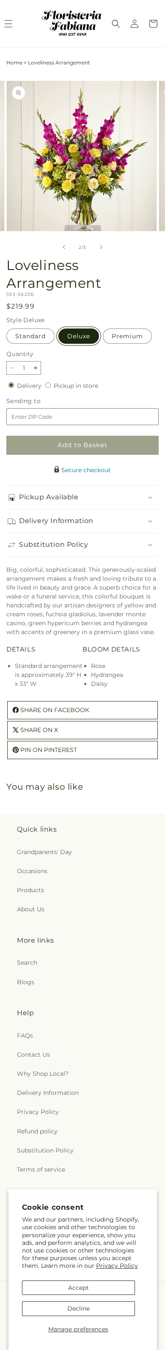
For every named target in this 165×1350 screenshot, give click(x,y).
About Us (30, 909)
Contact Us (33, 1054)
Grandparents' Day (44, 852)
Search (27, 962)
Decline (78, 1308)
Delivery (30, 386)
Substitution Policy (45, 1150)
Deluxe (78, 336)
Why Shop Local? (43, 1073)
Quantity (19, 354)
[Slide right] (101, 247)
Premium (127, 336)
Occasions (32, 871)
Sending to (36, 401)
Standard (30, 336)
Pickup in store (76, 386)
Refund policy (37, 1131)
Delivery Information (48, 1093)
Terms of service (41, 1169)
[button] (116, 23)
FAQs (25, 1035)
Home (14, 62)
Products (30, 890)
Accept (78, 1288)
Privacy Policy (117, 1265)
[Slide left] (64, 247)
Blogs (25, 982)
